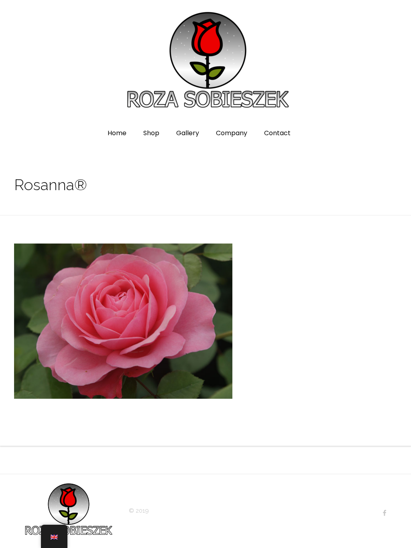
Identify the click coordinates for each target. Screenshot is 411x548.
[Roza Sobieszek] (206, 61)
